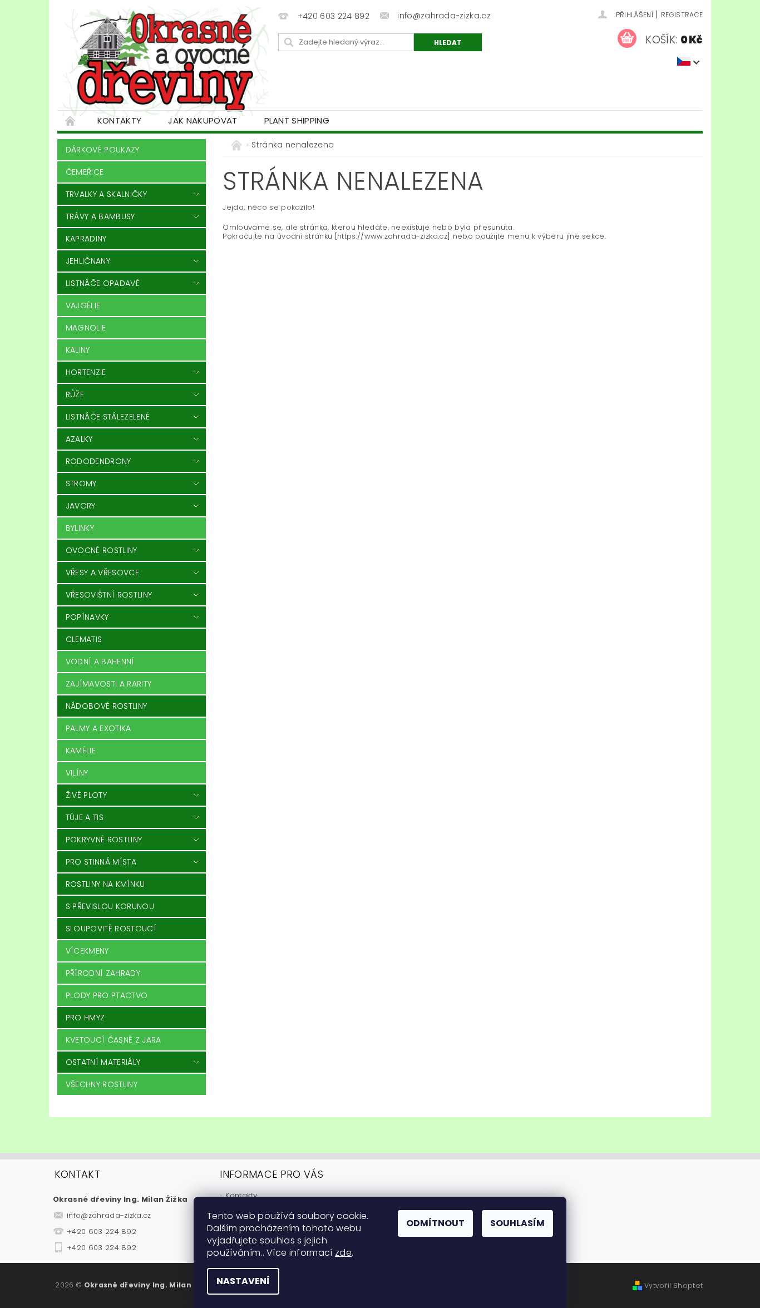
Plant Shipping (296, 120)
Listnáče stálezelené (108, 416)
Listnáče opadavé (103, 283)
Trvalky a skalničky (106, 194)
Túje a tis (84, 817)
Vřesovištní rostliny (109, 594)
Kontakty (119, 120)
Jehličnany (88, 260)
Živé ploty (86, 795)
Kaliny (78, 350)
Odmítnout (435, 1223)
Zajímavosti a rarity (108, 683)
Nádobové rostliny (106, 706)
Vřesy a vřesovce (102, 572)
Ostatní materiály (103, 1062)
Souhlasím (517, 1223)
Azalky (79, 439)
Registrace (682, 14)
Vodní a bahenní (100, 661)
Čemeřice (85, 171)
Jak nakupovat (202, 120)
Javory (81, 505)
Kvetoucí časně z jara (113, 1039)
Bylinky (80, 528)
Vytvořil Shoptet (673, 1285)
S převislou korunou (110, 906)
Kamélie (81, 750)
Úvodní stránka (70, 120)
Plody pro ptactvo (106, 995)
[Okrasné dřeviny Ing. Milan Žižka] (166, 61)
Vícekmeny (87, 950)
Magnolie (86, 327)
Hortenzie (86, 372)
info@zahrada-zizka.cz (109, 1215)
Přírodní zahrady (103, 973)
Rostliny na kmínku (105, 884)
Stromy (81, 483)
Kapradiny (86, 238)
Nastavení (243, 1281)
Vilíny (77, 772)
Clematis (84, 639)
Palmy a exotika (98, 728)
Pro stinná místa (101, 861)
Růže (75, 394)
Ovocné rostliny (101, 550)
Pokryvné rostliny (104, 839)
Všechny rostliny (101, 1084)
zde (343, 1252)
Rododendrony (98, 461)
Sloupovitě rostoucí (111, 928)
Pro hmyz (85, 1017)
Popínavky (87, 617)
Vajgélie (83, 305)
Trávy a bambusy (100, 216)
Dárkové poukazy (103, 149)
